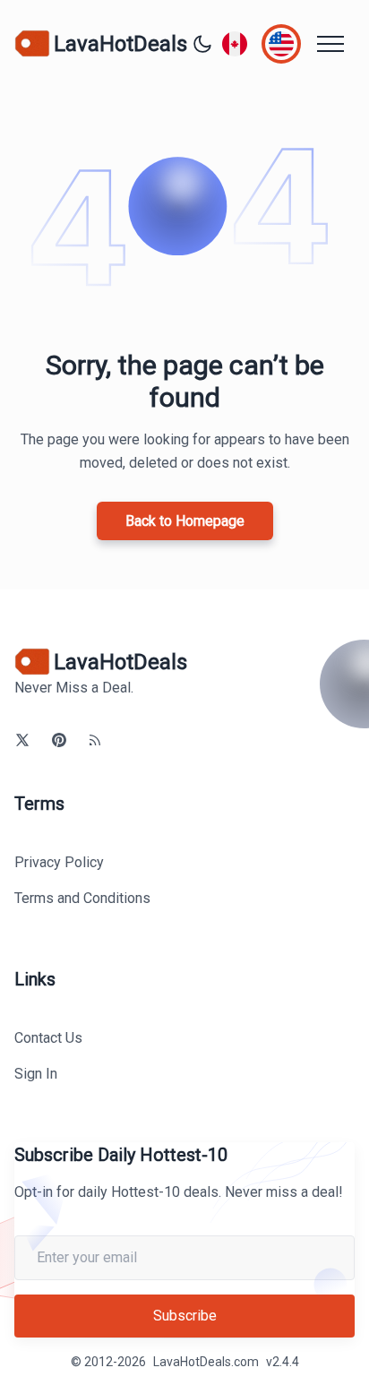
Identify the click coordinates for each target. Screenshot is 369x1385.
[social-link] (22, 740)
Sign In (35, 1073)
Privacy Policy (59, 862)
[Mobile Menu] (330, 44)
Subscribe (185, 1315)
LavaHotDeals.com (206, 1362)
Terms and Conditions (82, 898)
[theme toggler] (202, 44)
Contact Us (48, 1037)
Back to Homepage (185, 520)
